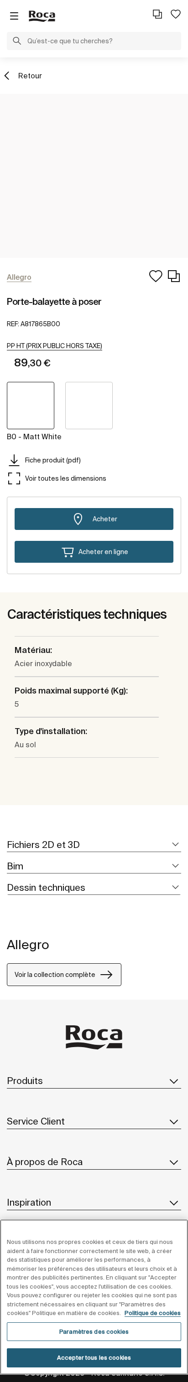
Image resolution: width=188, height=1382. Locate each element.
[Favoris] (175, 14)
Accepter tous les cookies (94, 1357)
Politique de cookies (153, 1313)
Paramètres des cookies (94, 1331)
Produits (25, 1080)
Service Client (36, 1121)
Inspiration (29, 1202)
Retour (30, 76)
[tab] (94, 845)
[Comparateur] (157, 14)
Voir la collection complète (55, 974)
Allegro (28, 944)
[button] (16, 42)
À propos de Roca (45, 1161)
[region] (94, 1297)
